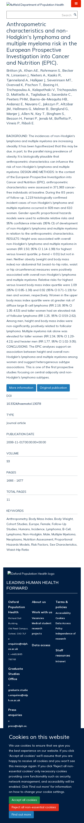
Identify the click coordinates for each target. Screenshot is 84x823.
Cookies (60, 618)
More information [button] (21, 388)
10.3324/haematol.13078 (23, 403)
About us (39, 602)
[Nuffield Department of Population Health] (35, 3)
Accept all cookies (24, 800)
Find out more (21, 814)
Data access (41, 645)
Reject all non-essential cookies (34, 807)
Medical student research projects (41, 628)
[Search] (75, 14)
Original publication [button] (53, 388)
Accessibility (63, 613)
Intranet (61, 661)
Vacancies (38, 618)
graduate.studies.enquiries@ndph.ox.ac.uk (18, 695)
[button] (76, 3)
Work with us (42, 612)
